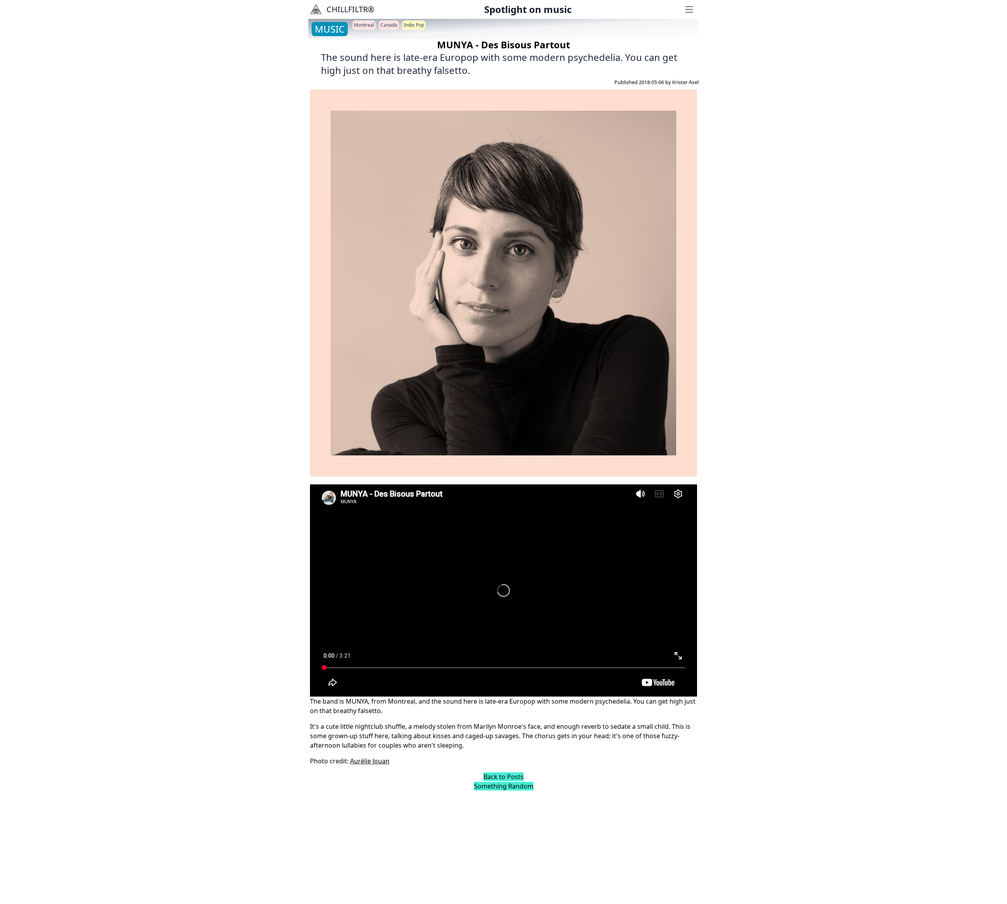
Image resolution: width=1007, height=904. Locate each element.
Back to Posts (503, 776)
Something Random (503, 786)
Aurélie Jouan (369, 761)
